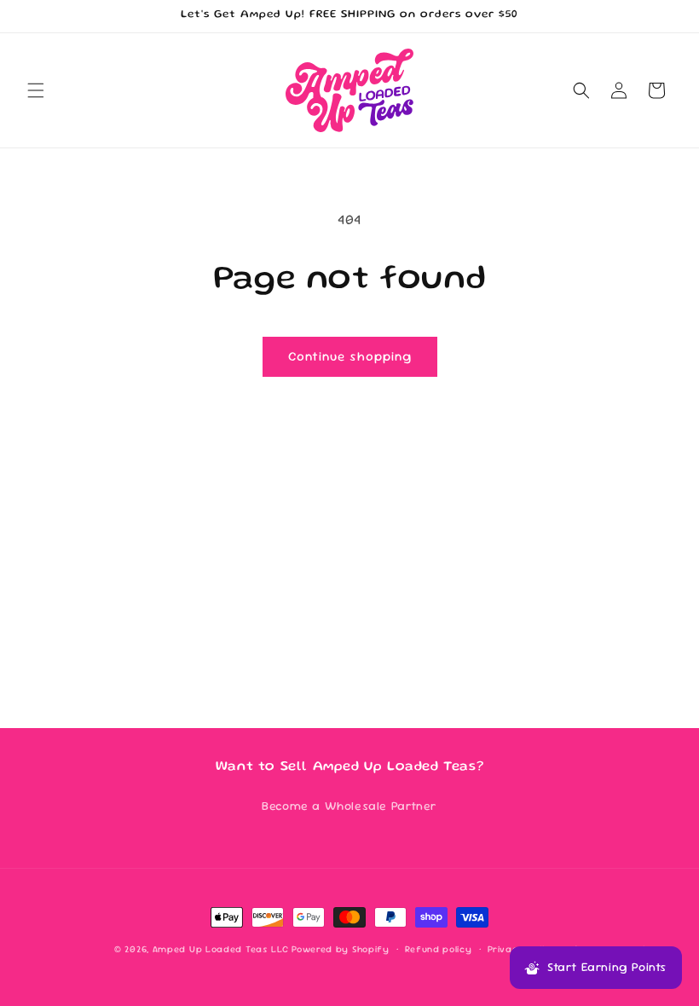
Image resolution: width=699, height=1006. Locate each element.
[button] (36, 90)
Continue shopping (350, 356)
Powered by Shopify (341, 949)
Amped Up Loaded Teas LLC (221, 949)
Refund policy (438, 949)
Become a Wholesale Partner (349, 805)
